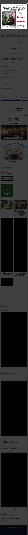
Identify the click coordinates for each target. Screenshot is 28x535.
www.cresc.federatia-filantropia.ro (14, 10)
